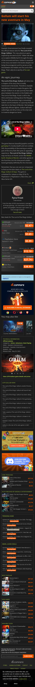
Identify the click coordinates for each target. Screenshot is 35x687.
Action (13, 343)
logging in (6, 278)
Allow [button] (15, 683)
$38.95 (28, 266)
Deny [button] (5, 683)
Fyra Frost (19, 44)
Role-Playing (27, 343)
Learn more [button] (23, 679)
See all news (17, 212)
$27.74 (28, 259)
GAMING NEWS (9, 44)
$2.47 (28, 225)
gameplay (4, 146)
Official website (8, 341)
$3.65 (28, 234)
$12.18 (28, 251)
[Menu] (33, 2)
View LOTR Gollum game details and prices (16, 376)
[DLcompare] (17, 662)
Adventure (19, 343)
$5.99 (28, 241)
